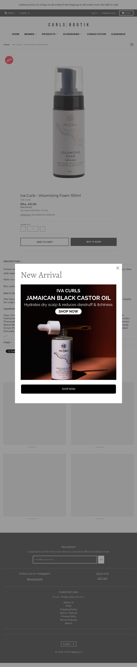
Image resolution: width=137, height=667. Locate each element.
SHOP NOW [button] (68, 389)
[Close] (117, 268)
